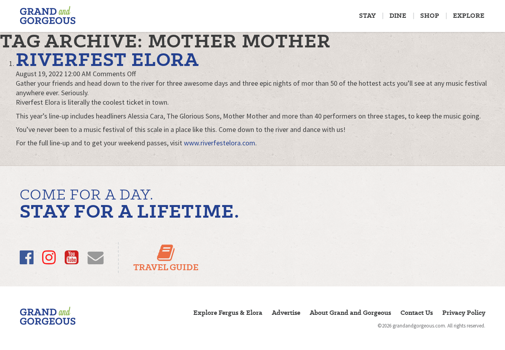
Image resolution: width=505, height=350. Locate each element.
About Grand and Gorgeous (350, 312)
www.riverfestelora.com (219, 142)
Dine (397, 15)
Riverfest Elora (107, 59)
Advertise (286, 312)
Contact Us (416, 312)
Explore (468, 15)
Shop (429, 15)
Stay (367, 15)
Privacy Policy (463, 312)
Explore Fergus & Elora (227, 312)
